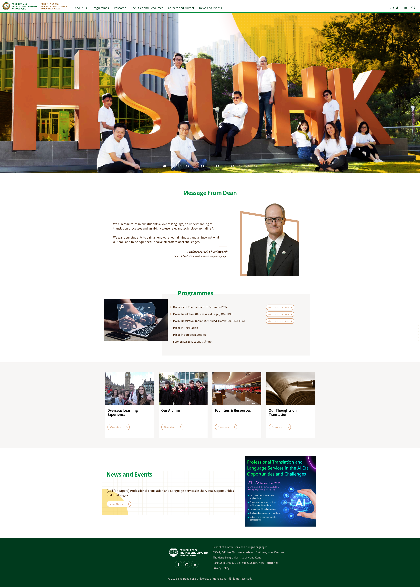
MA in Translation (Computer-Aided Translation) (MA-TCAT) (209, 321)
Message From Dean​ (210, 192)
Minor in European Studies (189, 335)
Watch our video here (279, 307)
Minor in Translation (185, 328)
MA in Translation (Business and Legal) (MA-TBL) (203, 314)
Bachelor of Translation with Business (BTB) (200, 307)
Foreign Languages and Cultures (193, 341)
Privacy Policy (220, 568)
